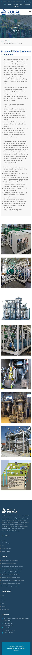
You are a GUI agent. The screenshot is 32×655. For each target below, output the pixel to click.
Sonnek (3, 606)
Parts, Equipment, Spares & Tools (10, 586)
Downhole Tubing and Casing (9, 563)
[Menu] (30, 12)
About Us (4, 540)
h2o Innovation (5, 609)
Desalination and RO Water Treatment (11, 571)
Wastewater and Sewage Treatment (10, 574)
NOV (3, 595)
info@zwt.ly (28, 2)
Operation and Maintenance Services (11, 583)
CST (3, 598)
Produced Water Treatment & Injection (11, 577)
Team (3, 545)
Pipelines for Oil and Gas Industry (10, 560)
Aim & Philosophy (6, 542)
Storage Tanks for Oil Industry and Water (12, 569)
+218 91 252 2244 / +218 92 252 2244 (11, 2)
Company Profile (6, 551)
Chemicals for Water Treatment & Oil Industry (13, 580)
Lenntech (4, 600)
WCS (3, 603)
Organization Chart (6, 548)
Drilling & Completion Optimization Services (12, 566)
